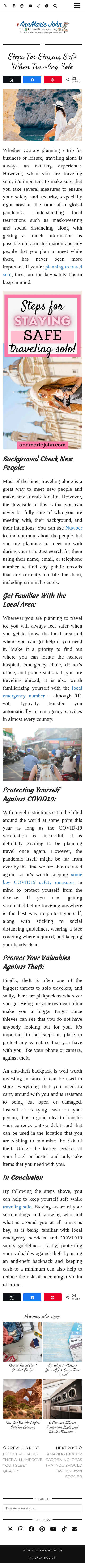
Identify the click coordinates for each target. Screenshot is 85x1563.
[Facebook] (47, 6)
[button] (78, 6)
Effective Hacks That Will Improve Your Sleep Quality (22, 1459)
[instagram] (20, 1529)
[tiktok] (64, 1529)
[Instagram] (14, 6)
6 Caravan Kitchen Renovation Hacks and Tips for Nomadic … (62, 1427)
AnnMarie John (48, 1550)
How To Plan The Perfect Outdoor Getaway (23, 1424)
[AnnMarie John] (42, 21)
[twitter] (10, 1529)
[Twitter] (6, 6)
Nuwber (73, 528)
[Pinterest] (22, 6)
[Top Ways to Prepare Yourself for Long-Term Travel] (62, 1342)
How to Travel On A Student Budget (23, 1367)
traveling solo (17, 1207)
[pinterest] (42, 1529)
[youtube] (53, 1529)
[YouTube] (31, 6)
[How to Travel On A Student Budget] (22, 1342)
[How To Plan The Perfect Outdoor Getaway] (22, 1399)
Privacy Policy (42, 1557)
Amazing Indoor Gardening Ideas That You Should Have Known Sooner (63, 1462)
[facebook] (31, 1529)
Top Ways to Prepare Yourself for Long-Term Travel (62, 1370)
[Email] (74, 1529)
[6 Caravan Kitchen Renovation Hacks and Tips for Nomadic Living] (62, 1399)
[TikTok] (38, 6)
